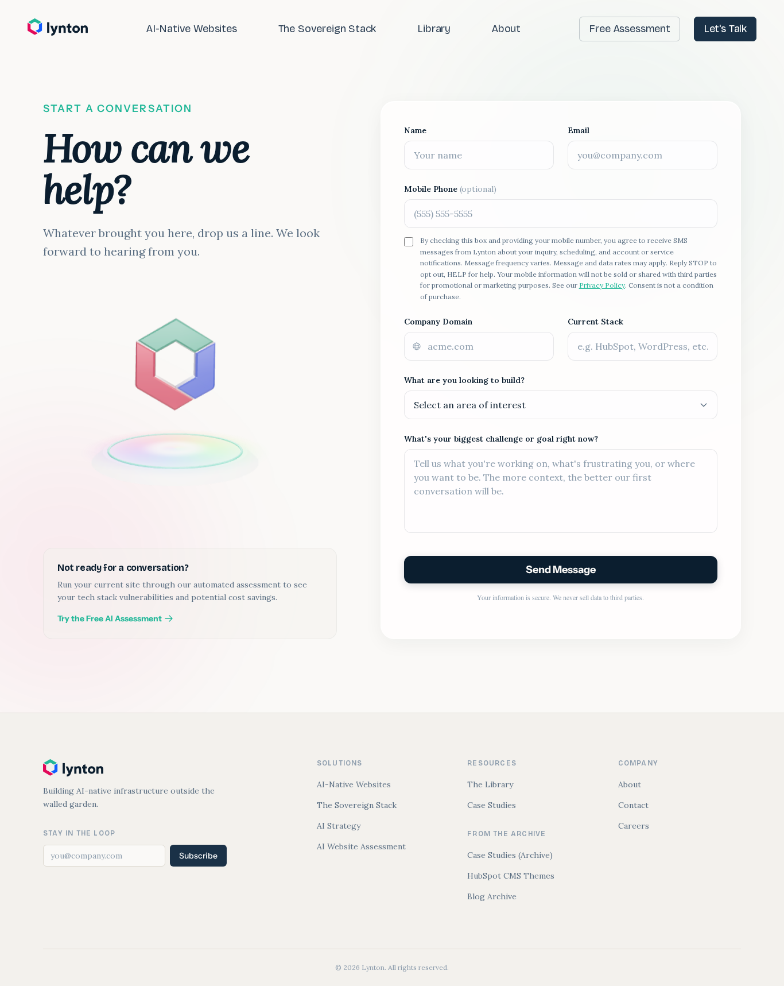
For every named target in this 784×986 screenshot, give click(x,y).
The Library (490, 784)
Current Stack (595, 321)
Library (434, 28)
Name (415, 130)
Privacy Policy (602, 285)
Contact (633, 805)
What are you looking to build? (464, 380)
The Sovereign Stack (327, 28)
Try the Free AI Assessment (109, 618)
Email (578, 130)
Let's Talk (725, 28)
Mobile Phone (450, 189)
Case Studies (491, 805)
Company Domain (438, 321)
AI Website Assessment (361, 846)
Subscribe (198, 855)
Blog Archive (492, 896)
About (506, 28)
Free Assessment (629, 28)
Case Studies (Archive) (510, 855)
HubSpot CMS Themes (510, 876)
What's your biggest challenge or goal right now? (501, 439)
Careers (633, 826)
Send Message (561, 569)
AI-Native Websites (191, 28)
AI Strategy (338, 826)
